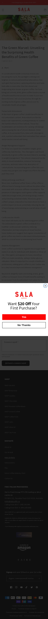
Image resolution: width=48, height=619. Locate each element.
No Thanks (24, 325)
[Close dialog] (45, 286)
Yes (24, 316)
